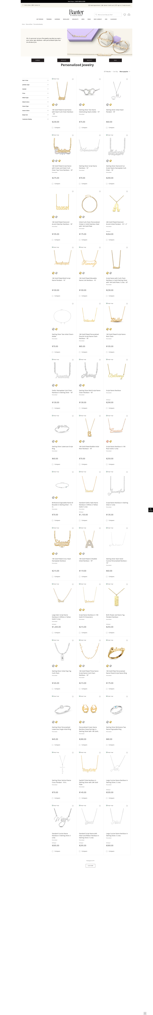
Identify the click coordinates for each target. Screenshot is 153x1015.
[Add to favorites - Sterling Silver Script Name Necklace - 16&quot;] (100, 135)
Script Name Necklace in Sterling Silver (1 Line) (117, 504)
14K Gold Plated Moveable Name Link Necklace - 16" (88, 279)
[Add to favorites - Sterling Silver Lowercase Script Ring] (73, 416)
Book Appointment (95, 5)
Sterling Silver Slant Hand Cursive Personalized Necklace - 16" (116, 561)
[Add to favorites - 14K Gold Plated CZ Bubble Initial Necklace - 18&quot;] (100, 528)
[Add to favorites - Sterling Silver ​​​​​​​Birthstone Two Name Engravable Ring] (127, 696)
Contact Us (37, 5)
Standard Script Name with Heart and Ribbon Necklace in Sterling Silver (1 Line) (89, 836)
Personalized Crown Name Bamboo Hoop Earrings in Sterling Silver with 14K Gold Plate (88, 729)
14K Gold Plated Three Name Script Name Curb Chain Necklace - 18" (88, 673)
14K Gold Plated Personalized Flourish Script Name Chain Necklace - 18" (89, 336)
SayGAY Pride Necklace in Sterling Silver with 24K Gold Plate (88, 782)
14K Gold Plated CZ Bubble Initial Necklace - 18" (88, 560)
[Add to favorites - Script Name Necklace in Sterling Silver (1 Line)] (127, 472)
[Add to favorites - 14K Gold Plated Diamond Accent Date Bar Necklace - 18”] (73, 191)
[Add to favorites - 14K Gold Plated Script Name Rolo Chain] (127, 303)
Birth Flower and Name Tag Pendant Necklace (115, 616)
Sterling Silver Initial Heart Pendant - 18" (115, 111)
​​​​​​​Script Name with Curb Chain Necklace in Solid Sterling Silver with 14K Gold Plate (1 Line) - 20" (117, 280)
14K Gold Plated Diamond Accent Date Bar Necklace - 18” (62, 223)
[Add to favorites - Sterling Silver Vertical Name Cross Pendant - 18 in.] (73, 752)
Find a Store (27, 5)
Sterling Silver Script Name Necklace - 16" (88, 167)
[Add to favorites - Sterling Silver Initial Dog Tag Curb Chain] (73, 640)
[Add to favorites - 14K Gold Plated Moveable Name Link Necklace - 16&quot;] (100, 247)
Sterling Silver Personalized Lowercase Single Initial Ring (61, 728)
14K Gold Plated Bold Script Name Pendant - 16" (61, 279)
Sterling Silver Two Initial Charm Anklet (62, 335)
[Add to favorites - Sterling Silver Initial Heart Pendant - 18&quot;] (127, 79)
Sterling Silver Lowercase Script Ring (62, 448)
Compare (57, 127)
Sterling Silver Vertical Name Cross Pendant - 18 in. (61, 781)
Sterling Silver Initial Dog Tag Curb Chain (61, 672)
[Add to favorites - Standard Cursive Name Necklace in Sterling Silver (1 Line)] (73, 806)
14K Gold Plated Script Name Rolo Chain (116, 335)
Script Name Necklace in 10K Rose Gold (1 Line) (115, 448)
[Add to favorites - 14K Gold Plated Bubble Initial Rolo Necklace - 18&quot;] (100, 416)
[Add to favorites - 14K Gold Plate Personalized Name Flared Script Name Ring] (127, 640)
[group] (38, 61)
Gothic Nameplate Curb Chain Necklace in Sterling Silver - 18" (62, 391)
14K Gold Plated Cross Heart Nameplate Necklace (61, 560)
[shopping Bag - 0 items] (129, 15)
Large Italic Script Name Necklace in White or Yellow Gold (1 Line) (61, 617)
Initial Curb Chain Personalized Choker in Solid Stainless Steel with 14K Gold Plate (89, 224)
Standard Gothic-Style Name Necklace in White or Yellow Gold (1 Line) (88, 505)
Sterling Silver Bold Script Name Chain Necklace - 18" (89, 391)
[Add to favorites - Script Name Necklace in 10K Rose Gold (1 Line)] (127, 416)
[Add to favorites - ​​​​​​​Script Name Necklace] (127, 360)
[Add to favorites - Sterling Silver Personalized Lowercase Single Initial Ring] (73, 696)
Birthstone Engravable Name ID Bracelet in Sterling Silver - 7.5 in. (62, 505)
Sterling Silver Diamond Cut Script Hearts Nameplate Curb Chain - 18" (116, 168)
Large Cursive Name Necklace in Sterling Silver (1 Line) (117, 781)
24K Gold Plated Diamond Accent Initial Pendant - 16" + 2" (116, 223)
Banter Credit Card (109, 5)
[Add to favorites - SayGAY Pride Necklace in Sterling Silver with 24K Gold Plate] (100, 752)
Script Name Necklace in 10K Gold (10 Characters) (88, 616)
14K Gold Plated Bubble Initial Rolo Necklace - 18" (89, 448)
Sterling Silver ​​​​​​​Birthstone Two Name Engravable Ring (116, 728)
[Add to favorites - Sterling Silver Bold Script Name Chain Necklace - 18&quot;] (100, 360)
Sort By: (115, 71)
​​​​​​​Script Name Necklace (113, 390)
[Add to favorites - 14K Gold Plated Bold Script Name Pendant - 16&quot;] (73, 247)
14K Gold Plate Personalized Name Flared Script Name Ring (116, 672)
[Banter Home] (76, 13)
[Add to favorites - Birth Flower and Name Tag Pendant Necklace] (127, 584)
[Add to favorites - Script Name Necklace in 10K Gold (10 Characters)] (100, 584)
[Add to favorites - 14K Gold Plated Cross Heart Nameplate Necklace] (73, 528)
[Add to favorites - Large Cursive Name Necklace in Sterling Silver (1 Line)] (127, 752)
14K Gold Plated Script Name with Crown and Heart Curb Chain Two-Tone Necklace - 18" (62, 168)
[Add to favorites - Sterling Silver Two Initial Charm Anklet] (73, 303)
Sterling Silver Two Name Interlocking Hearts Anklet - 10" (89, 111)
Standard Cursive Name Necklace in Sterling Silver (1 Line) (61, 836)
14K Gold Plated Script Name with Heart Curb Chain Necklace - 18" (62, 112)
